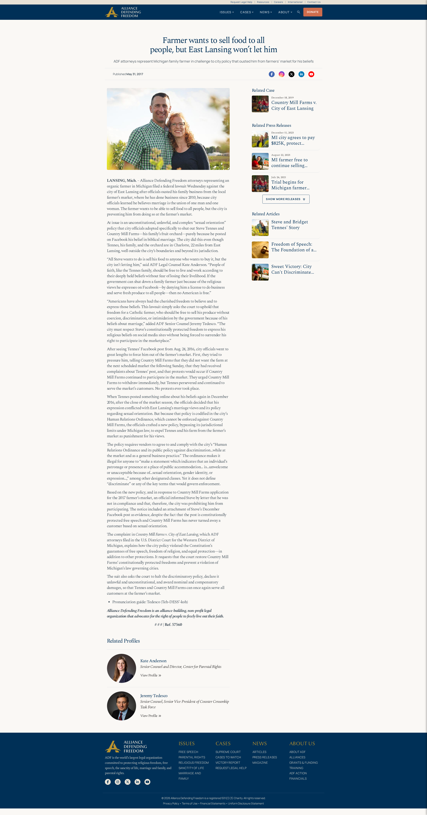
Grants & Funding (303, 762)
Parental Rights (192, 757)
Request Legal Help (241, 2)
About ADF (297, 752)
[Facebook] (272, 74)
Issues (225, 12)
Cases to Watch (228, 757)
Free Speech (188, 752)
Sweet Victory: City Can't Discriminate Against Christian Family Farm (291, 275)
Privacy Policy (171, 803)
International (295, 2)
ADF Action (298, 773)
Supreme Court (228, 752)
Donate (313, 12)
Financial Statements (212, 803)
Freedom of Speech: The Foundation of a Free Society (292, 250)
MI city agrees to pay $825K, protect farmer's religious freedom (293, 146)
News (264, 12)
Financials (298, 778)
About (284, 12)
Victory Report (228, 762)
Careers (278, 2)
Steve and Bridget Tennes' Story (289, 225)
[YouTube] (311, 74)
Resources (263, 2)
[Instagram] (282, 74)
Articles (260, 752)
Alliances (297, 757)
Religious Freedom (194, 762)
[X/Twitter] (291, 74)
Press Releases (265, 757)
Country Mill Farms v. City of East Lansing (294, 105)
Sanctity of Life (191, 768)
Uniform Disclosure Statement (246, 803)
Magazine (260, 762)
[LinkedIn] (301, 74)
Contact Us (313, 2)
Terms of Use (189, 803)
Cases (245, 12)
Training (296, 768)
